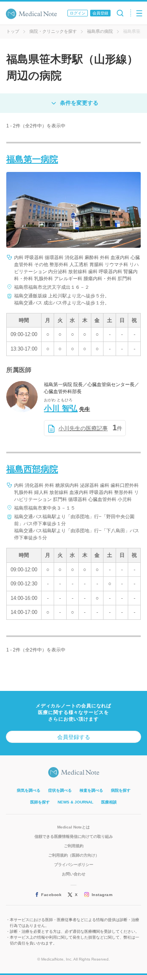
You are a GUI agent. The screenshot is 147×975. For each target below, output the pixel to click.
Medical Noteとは (73, 827)
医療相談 (109, 802)
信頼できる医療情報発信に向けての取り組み (73, 836)
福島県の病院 (100, 31)
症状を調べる (60, 790)
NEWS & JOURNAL (75, 802)
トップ (12, 31)
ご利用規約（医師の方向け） (73, 855)
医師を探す (40, 802)
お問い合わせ (73, 874)
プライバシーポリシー (73, 864)
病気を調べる (28, 790)
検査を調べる (91, 790)
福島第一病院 (32, 159)
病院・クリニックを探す (53, 31)
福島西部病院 (32, 469)
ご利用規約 (73, 846)
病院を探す (121, 790)
